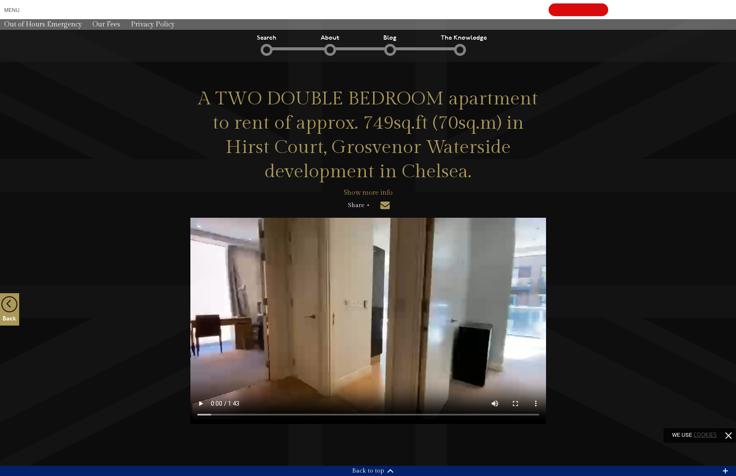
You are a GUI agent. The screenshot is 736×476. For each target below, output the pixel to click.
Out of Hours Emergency (43, 24)
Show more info (368, 193)
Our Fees (106, 24)
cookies (705, 434)
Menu (12, 9)
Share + (359, 205)
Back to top (368, 470)
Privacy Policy (153, 24)
